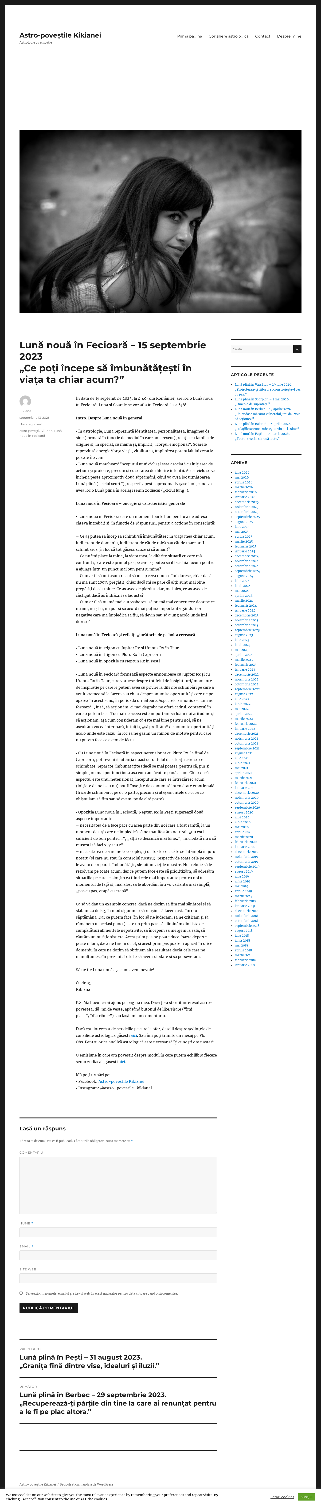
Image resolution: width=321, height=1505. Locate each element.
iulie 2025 (242, 527)
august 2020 (244, 812)
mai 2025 (242, 532)
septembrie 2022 (247, 689)
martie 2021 (243, 778)
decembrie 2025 (247, 502)
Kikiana (25, 411)
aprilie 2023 (243, 655)
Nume (26, 1223)
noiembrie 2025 (246, 507)
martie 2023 (244, 660)
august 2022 (244, 694)
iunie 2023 (242, 645)
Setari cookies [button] (282, 1497)
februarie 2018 (245, 960)
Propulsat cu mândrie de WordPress (87, 1484)
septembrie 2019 (247, 867)
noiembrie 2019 (246, 857)
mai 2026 (242, 477)
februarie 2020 (246, 842)
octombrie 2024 (246, 566)
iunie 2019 (242, 881)
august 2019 (244, 872)
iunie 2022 (243, 704)
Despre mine (289, 36)
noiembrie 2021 (246, 739)
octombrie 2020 (246, 803)
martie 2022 (244, 719)
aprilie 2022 (243, 714)
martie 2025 (244, 541)
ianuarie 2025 (245, 551)
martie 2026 (244, 487)
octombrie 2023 (246, 625)
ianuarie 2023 (245, 670)
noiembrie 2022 (246, 679)
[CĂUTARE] (297, 349)
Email (27, 1246)
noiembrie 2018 (246, 916)
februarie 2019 (245, 901)
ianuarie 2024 (245, 610)
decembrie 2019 (246, 852)
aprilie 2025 (243, 537)
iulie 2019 (242, 876)
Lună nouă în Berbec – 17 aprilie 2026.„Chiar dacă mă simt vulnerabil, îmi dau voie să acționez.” (267, 414)
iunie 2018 (242, 941)
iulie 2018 (242, 936)
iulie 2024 (242, 581)
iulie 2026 (242, 473)
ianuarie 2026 (245, 497)
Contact (262, 36)
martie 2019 (244, 896)
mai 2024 (242, 591)
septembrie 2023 (247, 630)
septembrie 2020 (247, 808)
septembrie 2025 (247, 517)
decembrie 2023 (246, 615)
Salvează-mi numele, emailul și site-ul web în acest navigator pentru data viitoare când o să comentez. (102, 1294)
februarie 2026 (246, 492)
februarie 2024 (246, 606)
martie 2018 (243, 955)
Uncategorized (31, 424)
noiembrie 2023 (246, 620)
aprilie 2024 (243, 596)
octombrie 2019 (246, 862)
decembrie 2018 (246, 911)
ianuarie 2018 (245, 965)
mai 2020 (242, 827)
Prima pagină (189, 36)
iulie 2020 (242, 817)
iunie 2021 (242, 763)
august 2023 (244, 635)
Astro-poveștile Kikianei (60, 35)
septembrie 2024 (247, 571)
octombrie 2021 (246, 743)
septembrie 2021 (247, 748)
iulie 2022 (242, 699)
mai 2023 (241, 650)
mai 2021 (241, 768)
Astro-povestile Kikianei (121, 1081)
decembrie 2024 (247, 556)
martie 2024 (244, 601)
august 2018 (244, 931)
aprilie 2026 (244, 482)
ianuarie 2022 (245, 729)
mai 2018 (241, 945)
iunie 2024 (243, 586)
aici (134, 1035)
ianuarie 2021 (245, 788)
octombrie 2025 (246, 512)
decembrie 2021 (246, 734)
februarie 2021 (245, 783)
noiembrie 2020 (246, 798)
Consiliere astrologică (229, 36)
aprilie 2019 (243, 891)
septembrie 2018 (247, 926)
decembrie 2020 (247, 793)
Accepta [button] (306, 1497)
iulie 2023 (242, 640)
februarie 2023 (245, 665)
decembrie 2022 (247, 674)
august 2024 (244, 576)
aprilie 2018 (243, 950)
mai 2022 (242, 709)
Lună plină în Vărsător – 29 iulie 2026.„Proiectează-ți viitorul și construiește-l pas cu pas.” (268, 389)
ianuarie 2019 (245, 906)
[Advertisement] (161, 91)
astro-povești (29, 431)
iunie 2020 (243, 822)
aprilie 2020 (243, 832)
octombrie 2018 (246, 921)
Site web (28, 1269)
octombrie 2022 (246, 684)
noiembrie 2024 (246, 561)
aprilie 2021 (243, 773)
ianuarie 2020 (245, 847)
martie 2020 (244, 837)
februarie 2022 (246, 724)
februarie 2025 (246, 546)
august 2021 (244, 753)
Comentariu (31, 1152)
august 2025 (244, 522)
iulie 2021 (242, 758)
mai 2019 (241, 886)
